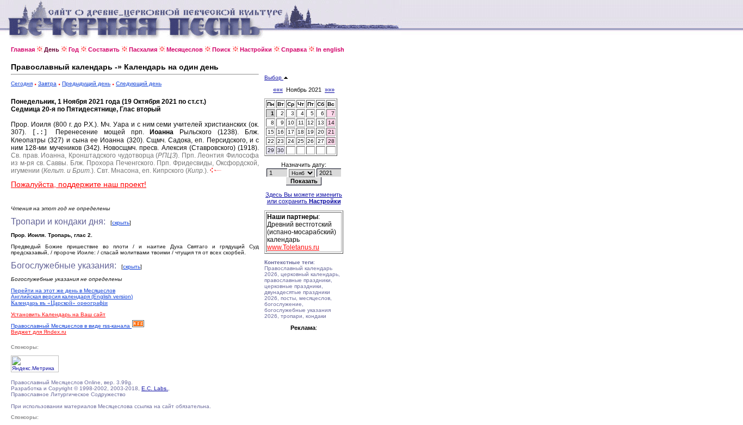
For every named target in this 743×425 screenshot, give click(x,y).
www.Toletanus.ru (293, 247)
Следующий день (139, 83)
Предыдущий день (86, 83)
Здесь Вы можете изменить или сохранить (303, 197)
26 (310, 141)
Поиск (221, 49)
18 (301, 132)
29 (271, 150)
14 (331, 123)
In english (330, 49)
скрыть (120, 223)
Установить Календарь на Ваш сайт (58, 314)
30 (280, 150)
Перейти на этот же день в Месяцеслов (63, 290)
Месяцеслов (184, 49)
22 (271, 141)
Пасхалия (143, 49)
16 (280, 132)
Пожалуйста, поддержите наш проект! (78, 184)
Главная (23, 49)
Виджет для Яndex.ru (38, 332)
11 (301, 123)
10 (291, 123)
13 (321, 123)
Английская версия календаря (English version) (72, 296)
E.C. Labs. (154, 388)
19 (310, 132)
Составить (104, 49)
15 (271, 132)
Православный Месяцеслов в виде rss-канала (71, 326)
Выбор (273, 77)
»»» (330, 89)
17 (291, 132)
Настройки (256, 49)
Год (74, 49)
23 (280, 141)
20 (321, 132)
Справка (294, 49)
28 (331, 141)
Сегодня (22, 83)
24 (291, 141)
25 (301, 141)
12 (310, 123)
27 (321, 141)
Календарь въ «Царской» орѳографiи (59, 302)
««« (278, 89)
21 (331, 132)
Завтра (47, 83)
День (51, 49)
